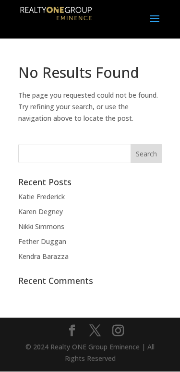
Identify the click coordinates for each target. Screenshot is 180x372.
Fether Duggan (42, 241)
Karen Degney (40, 211)
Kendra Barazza (43, 256)
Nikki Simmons (41, 226)
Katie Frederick (41, 196)
